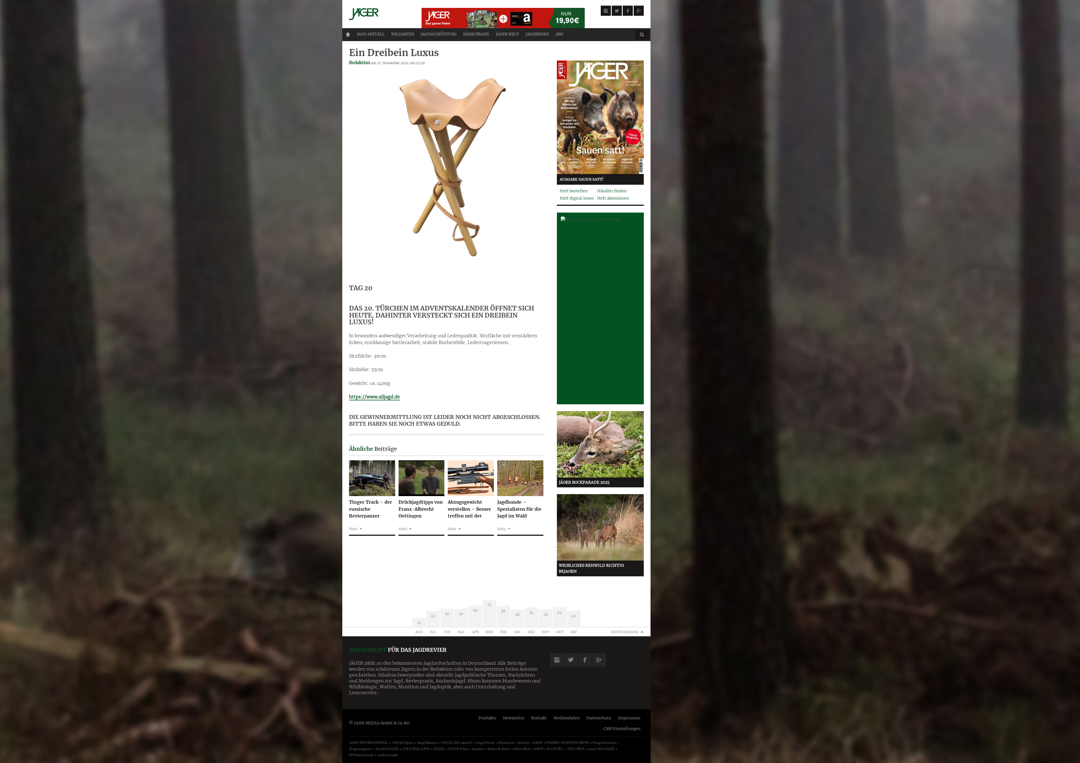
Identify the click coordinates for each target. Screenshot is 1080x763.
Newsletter (514, 717)
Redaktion (359, 62)
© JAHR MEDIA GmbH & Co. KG (379, 723)
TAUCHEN (575, 749)
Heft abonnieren (613, 198)
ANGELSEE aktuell (457, 742)
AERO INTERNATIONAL (368, 742)
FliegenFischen (604, 742)
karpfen (478, 749)
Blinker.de (506, 742)
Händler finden (612, 190)
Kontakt (539, 717)
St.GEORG (555, 749)
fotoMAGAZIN (387, 749)
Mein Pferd (522, 749)
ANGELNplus (402, 742)
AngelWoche (485, 742)
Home (348, 34)
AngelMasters (427, 742)
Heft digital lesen (577, 198)
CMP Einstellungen (621, 728)
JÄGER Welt (507, 34)
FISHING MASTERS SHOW (567, 742)
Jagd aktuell (370, 34)
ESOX (538, 742)
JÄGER (438, 749)
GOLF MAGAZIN (415, 749)
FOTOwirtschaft (361, 755)
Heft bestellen (574, 190)
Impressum (629, 717)
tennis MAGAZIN (601, 749)
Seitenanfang (624, 632)
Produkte (487, 717)
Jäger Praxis (476, 34)
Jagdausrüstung (438, 34)
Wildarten (402, 34)
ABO (559, 34)
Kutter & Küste (498, 749)
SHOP (538, 749)
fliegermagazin (360, 749)
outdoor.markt (387, 755)
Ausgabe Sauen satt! (582, 179)
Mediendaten (567, 717)
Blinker (524, 742)
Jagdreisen (537, 34)
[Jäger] (378, 14)
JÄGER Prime (458, 749)
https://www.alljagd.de (374, 397)
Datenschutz (598, 717)
